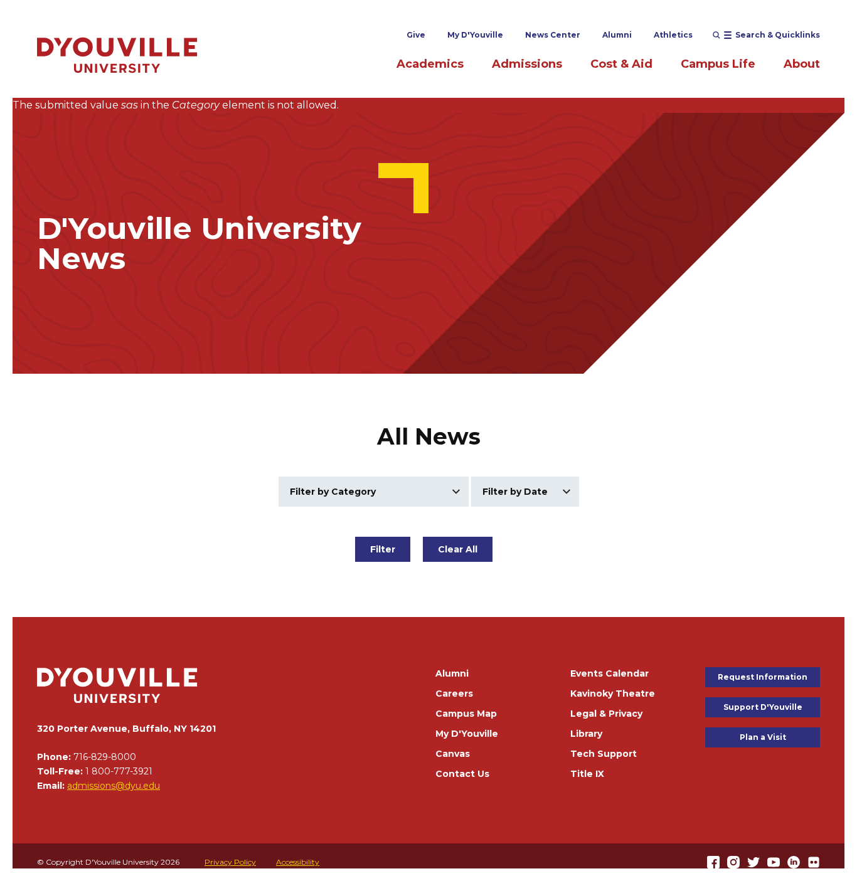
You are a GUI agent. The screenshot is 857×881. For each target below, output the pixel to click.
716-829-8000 (104, 756)
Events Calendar (609, 673)
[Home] (117, 55)
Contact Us (462, 773)
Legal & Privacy (606, 713)
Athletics (673, 35)
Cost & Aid (621, 64)
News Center (552, 35)
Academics (430, 64)
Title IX (587, 773)
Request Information (762, 677)
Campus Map (466, 713)
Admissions (527, 64)
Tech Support (603, 753)
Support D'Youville (762, 707)
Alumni (617, 35)
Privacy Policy (230, 862)
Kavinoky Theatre (612, 693)
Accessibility (297, 862)
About (802, 64)
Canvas (452, 753)
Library (586, 733)
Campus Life (718, 64)
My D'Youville (475, 35)
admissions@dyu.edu (113, 785)
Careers (454, 693)
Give (416, 35)
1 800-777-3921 (118, 771)
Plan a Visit (763, 737)
